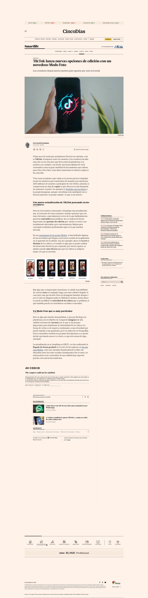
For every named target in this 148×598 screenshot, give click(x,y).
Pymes (91, 51)
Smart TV (70, 51)
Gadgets (76, 51)
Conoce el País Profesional (74, 553)
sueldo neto (52, 544)
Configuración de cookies (47, 594)
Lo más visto (104, 258)
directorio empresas (87, 544)
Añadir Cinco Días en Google (82, 149)
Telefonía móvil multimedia (67, 432)
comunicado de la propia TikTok (53, 235)
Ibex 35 (30, 23)
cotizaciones (98, 544)
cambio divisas (76, 544)
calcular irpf (30, 544)
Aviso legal (31, 594)
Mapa (71, 594)
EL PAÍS (91, 38)
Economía (54, 39)
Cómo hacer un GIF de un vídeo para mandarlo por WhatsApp (67, 407)
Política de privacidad (58, 594)
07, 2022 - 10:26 (38, 145)
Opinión (85, 39)
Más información (37, 439)
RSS (74, 594)
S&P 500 (47, 23)
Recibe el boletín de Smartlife (42, 397)
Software (77, 432)
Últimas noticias (78, 39)
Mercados (48, 39)
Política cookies (37, 594)
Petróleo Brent (66, 23)
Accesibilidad (67, 594)
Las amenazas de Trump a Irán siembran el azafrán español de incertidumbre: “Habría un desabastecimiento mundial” (111, 228)
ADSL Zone (118, 47)
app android (118, 544)
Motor (86, 51)
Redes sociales (40, 432)
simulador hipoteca (41, 544)
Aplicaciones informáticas (52, 432)
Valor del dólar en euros (108, 23)
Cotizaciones (61, 39)
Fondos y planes (69, 39)
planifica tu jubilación (64, 544)
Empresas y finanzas (40, 39)
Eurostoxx (108, 285)
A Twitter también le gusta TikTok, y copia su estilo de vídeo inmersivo (67, 418)
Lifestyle (81, 51)
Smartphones (58, 51)
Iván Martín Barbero (41, 143)
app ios (109, 544)
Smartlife (32, 46)
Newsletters (78, 594)
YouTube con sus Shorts (76, 189)
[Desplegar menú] (26, 31)
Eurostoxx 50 (87, 23)
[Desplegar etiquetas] (88, 432)
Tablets (65, 51)
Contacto (27, 594)
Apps (34, 432)
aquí (69, 440)
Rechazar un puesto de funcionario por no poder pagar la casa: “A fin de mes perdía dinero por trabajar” (111, 236)
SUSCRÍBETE (108, 39)
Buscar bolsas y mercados (109, 277)
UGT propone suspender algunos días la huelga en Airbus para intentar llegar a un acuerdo (112, 220)
